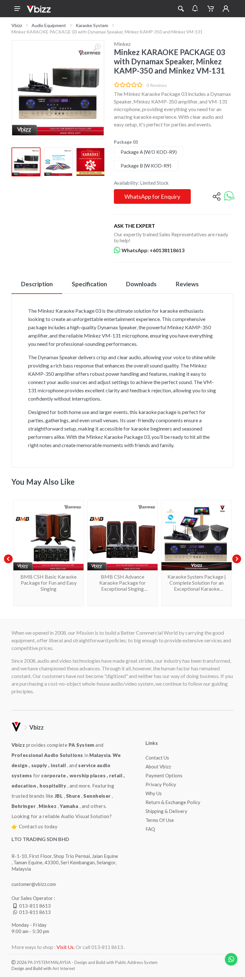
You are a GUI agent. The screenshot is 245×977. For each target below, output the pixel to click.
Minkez (122, 44)
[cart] (210, 8)
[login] (226, 8)
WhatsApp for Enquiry (152, 196)
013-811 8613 (35, 906)
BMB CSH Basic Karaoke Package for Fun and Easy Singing (48, 583)
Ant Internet (63, 968)
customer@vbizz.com (33, 884)
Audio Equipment (49, 25)
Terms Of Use (159, 820)
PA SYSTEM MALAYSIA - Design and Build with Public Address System (93, 962)
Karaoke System (92, 25)
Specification (89, 284)
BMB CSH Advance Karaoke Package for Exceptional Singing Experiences (122, 586)
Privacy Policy (160, 784)
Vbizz (16, 25)
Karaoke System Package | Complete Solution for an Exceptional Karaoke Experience (196, 586)
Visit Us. (65, 947)
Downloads (141, 284)
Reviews (187, 284)
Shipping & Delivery (166, 811)
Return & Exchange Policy (172, 802)
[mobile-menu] (17, 8)
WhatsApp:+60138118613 (153, 250)
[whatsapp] (229, 196)
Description (37, 284)
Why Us (153, 793)
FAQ (150, 829)
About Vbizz (158, 766)
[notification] (195, 8)
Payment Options (163, 775)
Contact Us (157, 757)
